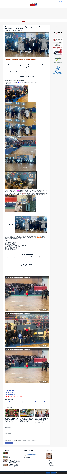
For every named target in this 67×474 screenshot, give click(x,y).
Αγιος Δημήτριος (15, 30)
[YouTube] (63, 1)
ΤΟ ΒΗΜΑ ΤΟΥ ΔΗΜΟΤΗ (46, 20)
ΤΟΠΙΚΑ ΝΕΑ (23, 20)
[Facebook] (59, 1)
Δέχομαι (48, 472)
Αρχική (25, 459)
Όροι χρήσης (26, 461)
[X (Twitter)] (18, 402)
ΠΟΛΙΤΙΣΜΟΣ (19, 30)
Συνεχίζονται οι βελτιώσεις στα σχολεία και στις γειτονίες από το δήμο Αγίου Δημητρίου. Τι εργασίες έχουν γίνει (26, 419)
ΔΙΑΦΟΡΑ (39, 20)
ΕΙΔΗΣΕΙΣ (18, 20)
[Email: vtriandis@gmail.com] (47, 465)
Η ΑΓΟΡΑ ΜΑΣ (34, 20)
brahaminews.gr (51, 463)
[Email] (35, 402)
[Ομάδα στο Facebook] (61, 1)
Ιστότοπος (36, 430)
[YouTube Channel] (58, 33)
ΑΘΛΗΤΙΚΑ (29, 20)
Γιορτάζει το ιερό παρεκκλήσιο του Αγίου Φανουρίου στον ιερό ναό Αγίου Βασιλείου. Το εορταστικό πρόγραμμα (11, 419)
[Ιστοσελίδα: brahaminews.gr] (47, 463)
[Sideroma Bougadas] (58, 59)
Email (21, 430)
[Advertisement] (33, 13)
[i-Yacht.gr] (58, 69)
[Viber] (26, 402)
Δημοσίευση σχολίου (9, 442)
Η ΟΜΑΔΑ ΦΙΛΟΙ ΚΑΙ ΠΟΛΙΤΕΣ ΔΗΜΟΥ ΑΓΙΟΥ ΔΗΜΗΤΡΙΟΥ (13, 396)
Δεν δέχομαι (53, 472)
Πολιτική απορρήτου (27, 462)
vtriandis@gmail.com (52, 465)
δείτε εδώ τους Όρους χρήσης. (39, 472)
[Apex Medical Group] (58, 46)
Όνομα (6, 430)
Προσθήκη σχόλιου (8, 433)
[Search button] (62, 28)
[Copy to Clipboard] (44, 402)
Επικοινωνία (26, 460)
